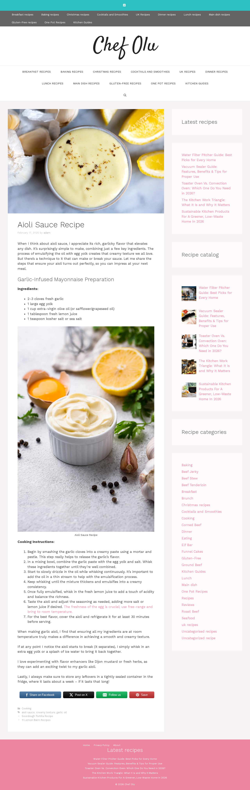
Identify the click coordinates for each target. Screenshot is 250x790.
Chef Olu (125, 46)
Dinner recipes (167, 14)
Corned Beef (191, 525)
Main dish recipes (219, 14)
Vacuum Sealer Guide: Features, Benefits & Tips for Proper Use (204, 172)
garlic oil (62, 712)
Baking (187, 465)
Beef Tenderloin (194, 485)
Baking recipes (50, 14)
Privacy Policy (101, 745)
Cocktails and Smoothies (112, 14)
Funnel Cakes (192, 551)
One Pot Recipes (55, 22)
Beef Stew (190, 478)
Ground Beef (192, 565)
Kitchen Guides (82, 22)
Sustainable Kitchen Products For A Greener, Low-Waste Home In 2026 (205, 216)
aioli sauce (28, 712)
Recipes (188, 598)
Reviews (188, 605)
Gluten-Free (191, 558)
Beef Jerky (190, 472)
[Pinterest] (124, 5)
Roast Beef (190, 611)
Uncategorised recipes (199, 631)
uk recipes (190, 625)
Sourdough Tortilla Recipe (37, 716)
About (116, 745)
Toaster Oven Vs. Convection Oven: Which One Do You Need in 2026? (206, 188)
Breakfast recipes (22, 14)
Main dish (189, 585)
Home (86, 745)
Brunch (187, 498)
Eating (187, 538)
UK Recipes (143, 14)
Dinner (187, 532)
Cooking (26, 708)
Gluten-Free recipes (24, 22)
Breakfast (189, 492)
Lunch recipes (192, 14)
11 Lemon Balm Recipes (36, 720)
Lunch (187, 578)
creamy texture (45, 712)
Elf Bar (187, 545)
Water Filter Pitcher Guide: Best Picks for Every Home (125, 758)
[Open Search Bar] (125, 95)
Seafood (188, 618)
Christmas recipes (78, 14)
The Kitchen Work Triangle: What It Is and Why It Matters (125, 773)
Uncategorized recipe (198, 638)
